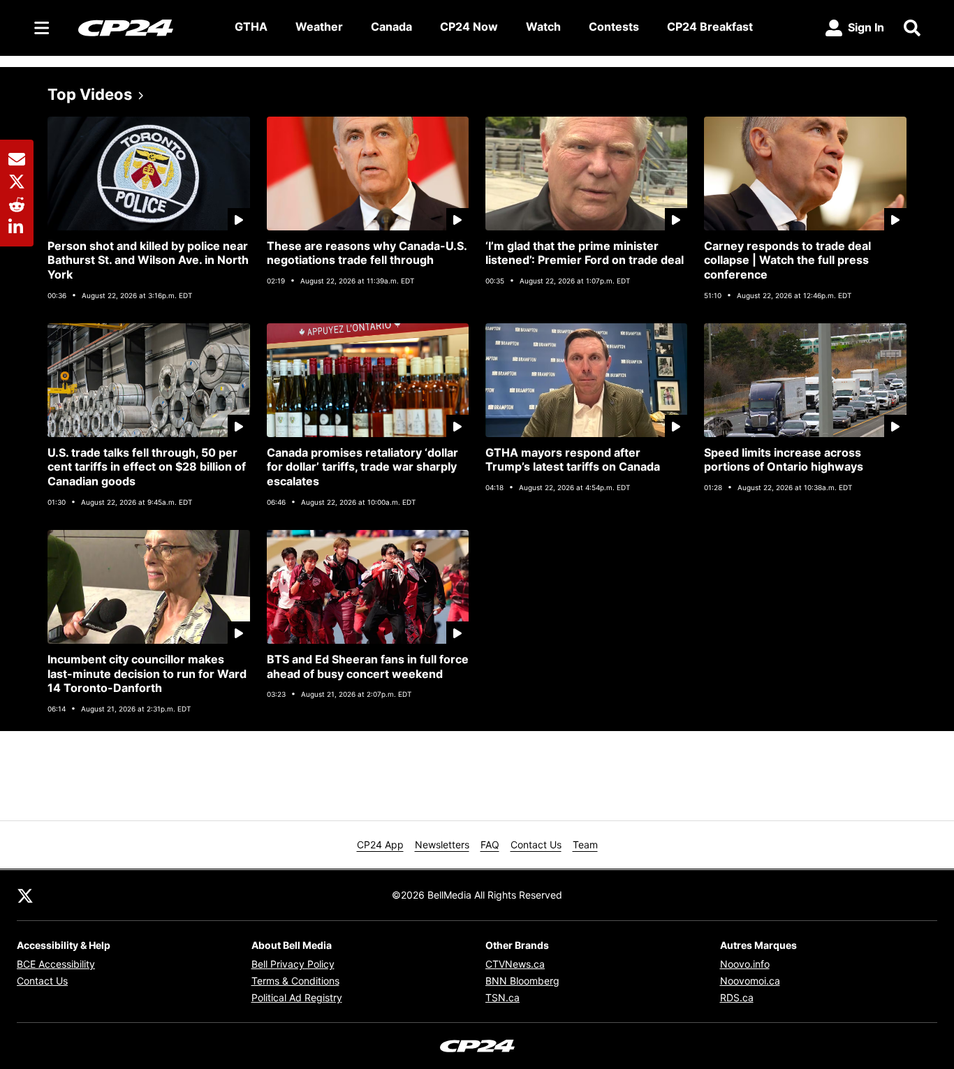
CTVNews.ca (515, 964)
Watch (543, 27)
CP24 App (380, 844)
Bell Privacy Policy (293, 964)
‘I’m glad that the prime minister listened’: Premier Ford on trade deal (584, 253)
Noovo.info (745, 964)
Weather (319, 27)
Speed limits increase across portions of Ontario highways (783, 459)
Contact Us (536, 844)
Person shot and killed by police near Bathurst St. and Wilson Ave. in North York (148, 260)
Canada (391, 27)
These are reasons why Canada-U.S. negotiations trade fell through (367, 253)
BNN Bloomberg (522, 981)
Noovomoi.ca (750, 981)
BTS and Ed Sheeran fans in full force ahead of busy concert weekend (368, 666)
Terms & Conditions (295, 981)
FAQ (489, 844)
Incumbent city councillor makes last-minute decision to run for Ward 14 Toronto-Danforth (147, 673)
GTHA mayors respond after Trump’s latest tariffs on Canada (572, 459)
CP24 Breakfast (710, 27)
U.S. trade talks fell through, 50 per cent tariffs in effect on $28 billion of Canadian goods (146, 467)
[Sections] (42, 28)
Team (585, 844)
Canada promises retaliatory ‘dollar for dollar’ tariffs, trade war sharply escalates (362, 467)
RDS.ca (737, 997)
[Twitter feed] (25, 895)
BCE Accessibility (56, 964)
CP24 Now (469, 27)
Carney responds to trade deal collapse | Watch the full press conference (787, 260)
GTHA (251, 27)
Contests (614, 27)
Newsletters (442, 844)
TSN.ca (502, 997)
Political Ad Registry (296, 997)
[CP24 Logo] (145, 27)
